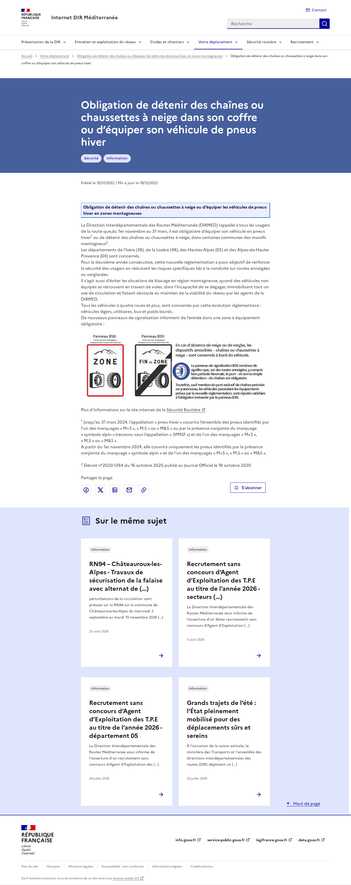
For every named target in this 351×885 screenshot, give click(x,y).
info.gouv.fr (186, 840)
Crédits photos (202, 866)
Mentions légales (81, 866)
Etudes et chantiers (167, 42)
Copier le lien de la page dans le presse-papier (143, 490)
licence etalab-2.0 (126, 878)
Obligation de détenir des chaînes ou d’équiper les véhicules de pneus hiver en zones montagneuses (150, 56)
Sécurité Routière (183, 410)
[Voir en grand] (175, 367)
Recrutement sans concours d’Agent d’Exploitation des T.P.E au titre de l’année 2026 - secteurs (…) (223, 580)
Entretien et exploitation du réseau (105, 42)
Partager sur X (100, 490)
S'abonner (252, 488)
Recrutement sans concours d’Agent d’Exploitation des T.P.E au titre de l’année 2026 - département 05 (125, 719)
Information (117, 158)
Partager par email (129, 490)
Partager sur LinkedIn (115, 490)
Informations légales (167, 866)
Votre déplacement (215, 42)
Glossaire (53, 866)
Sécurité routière (261, 42)
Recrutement (302, 42)
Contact (319, 10)
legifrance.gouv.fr (271, 840)
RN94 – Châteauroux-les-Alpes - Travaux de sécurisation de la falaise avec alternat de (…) (126, 576)
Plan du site (29, 866)
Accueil (26, 56)
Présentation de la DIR (40, 42)
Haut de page (306, 803)
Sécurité (91, 158)
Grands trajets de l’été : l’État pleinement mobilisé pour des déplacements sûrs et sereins (221, 719)
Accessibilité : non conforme (122, 866)
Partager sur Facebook (86, 490)
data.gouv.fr (309, 840)
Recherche (324, 24)
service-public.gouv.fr (226, 840)
